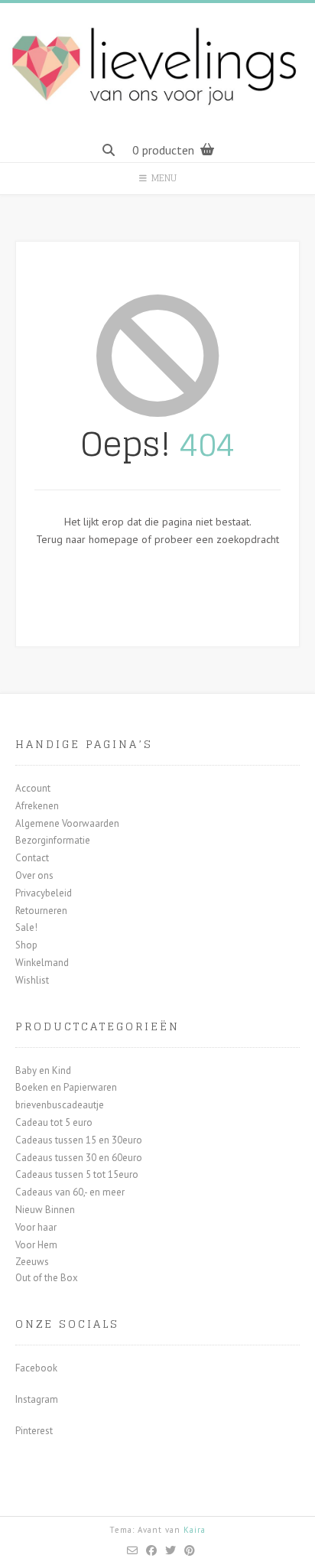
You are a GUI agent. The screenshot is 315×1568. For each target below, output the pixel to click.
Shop (26, 945)
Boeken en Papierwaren (66, 1087)
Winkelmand (42, 962)
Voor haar (36, 1227)
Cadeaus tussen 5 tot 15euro (76, 1174)
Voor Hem (36, 1244)
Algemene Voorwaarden (67, 823)
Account (32, 788)
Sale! (26, 927)
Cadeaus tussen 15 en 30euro (78, 1140)
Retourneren (41, 910)
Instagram (36, 1399)
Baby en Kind (43, 1070)
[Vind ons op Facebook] (152, 1550)
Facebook (36, 1367)
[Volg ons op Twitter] (171, 1550)
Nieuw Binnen (45, 1209)
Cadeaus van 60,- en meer (70, 1192)
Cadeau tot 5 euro (54, 1122)
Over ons (34, 875)
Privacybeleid (43, 892)
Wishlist (32, 980)
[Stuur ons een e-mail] (132, 1550)
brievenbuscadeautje (59, 1104)
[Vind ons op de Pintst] (190, 1550)
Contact (32, 857)
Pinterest (34, 1430)
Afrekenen (37, 805)
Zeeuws (32, 1261)
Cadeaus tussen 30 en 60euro (78, 1157)
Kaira (194, 1529)
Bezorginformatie (52, 840)
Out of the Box (46, 1277)
